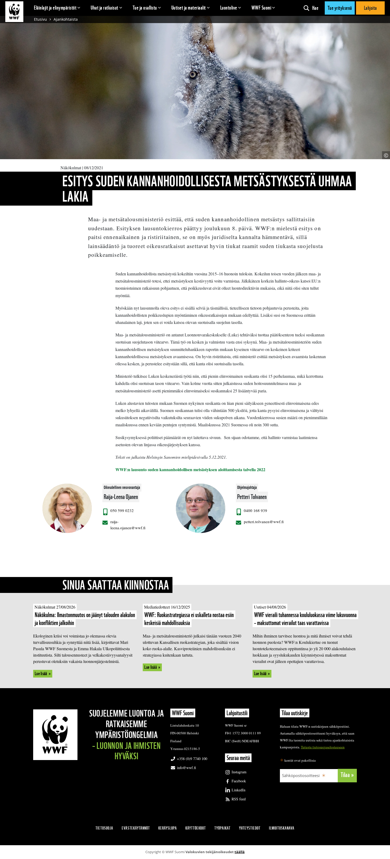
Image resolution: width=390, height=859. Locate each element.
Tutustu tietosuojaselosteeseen (323, 747)
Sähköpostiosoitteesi (301, 775)
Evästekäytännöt (136, 828)
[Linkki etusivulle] (14, 11)
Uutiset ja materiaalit (188, 8)
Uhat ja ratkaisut (104, 8)
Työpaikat (222, 828)
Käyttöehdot (195, 828)
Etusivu (40, 19)
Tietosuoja (104, 828)
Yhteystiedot (250, 828)
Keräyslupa (167, 828)
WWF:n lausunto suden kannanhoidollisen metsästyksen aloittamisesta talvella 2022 (190, 469)
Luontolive (228, 8)
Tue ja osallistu (145, 8)
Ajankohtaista (66, 19)
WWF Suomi (261, 8)
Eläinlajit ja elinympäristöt (55, 8)
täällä (240, 851)
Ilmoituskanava (281, 828)
